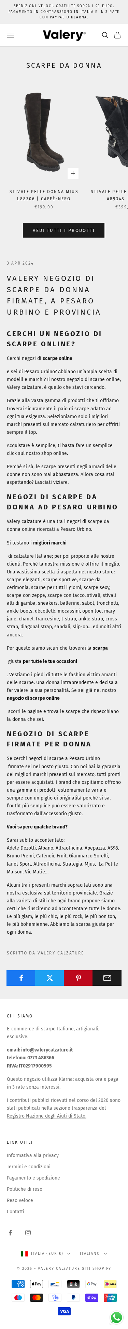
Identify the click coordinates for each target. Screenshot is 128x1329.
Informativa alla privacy (33, 1155)
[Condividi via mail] (107, 977)
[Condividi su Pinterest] (78, 977)
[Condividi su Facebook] (21, 977)
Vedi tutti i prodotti (64, 230)
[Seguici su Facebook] (10, 1232)
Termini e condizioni (29, 1167)
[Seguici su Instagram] (28, 1232)
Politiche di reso (24, 1189)
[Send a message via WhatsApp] (117, 1318)
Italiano (90, 1253)
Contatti (15, 1212)
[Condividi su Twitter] (49, 977)
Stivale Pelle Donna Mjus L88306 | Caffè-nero (44, 195)
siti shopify (96, 1268)
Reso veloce (20, 1200)
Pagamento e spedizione (33, 1178)
